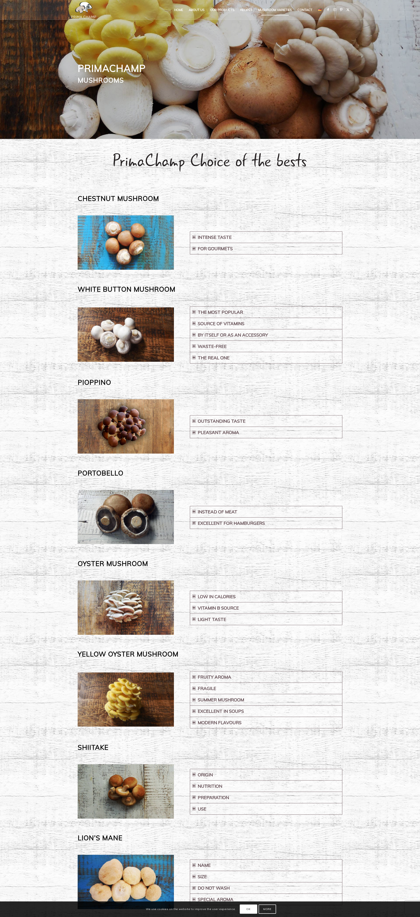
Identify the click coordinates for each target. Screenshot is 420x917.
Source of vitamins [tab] (221, 323)
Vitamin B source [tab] (218, 608)
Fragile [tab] (207, 688)
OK (248, 909)
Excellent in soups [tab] (221, 711)
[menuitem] (179, 10)
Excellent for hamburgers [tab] (231, 523)
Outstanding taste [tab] (221, 421)
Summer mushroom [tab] (221, 699)
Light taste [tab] (212, 619)
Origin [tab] (205, 774)
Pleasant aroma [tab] (218, 432)
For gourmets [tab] (215, 248)
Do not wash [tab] (214, 888)
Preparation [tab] (213, 797)
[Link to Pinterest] (341, 9)
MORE (267, 909)
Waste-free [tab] (212, 346)
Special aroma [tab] (215, 899)
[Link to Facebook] (328, 9)
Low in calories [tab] (217, 596)
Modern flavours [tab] (220, 722)
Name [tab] (204, 865)
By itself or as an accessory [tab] (233, 335)
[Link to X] (348, 9)
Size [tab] (202, 876)
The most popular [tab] (220, 312)
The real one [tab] (213, 357)
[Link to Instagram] (334, 9)
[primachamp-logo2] (83, 10)
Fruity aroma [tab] (214, 677)
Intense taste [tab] (215, 237)
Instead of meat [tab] (217, 511)
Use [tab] (202, 809)
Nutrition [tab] (210, 786)
